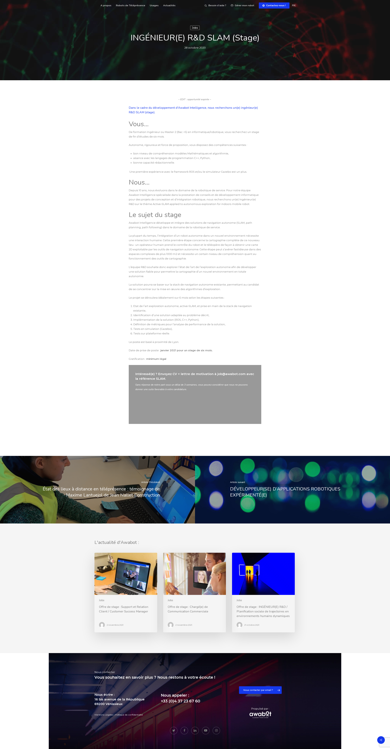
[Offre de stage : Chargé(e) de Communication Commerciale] (194, 592)
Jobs (195, 27)
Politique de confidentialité (129, 715)
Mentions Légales (103, 715)
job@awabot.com (231, 374)
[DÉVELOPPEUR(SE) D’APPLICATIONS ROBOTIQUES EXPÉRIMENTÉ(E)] (292, 489)
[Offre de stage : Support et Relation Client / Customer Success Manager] (125, 592)
